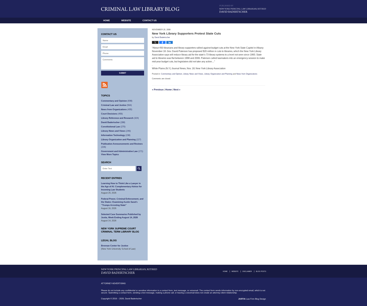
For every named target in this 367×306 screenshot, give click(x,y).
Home (106, 20)
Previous (158, 89)
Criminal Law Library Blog (140, 9)
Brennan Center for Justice (114, 245)
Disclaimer (247, 271)
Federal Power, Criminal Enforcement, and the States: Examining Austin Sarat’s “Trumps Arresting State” (122, 202)
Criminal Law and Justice (116, 105)
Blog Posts (261, 271)
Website (126, 20)
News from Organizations (246, 74)
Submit (122, 73)
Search (138, 168)
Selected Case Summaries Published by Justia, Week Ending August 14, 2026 (121, 216)
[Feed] (104, 85)
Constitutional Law (113, 126)
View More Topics (110, 154)
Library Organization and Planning (218, 74)
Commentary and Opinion (171, 74)
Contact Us (149, 20)
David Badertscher (113, 122)
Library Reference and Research (120, 118)
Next (176, 89)
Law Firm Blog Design (252, 299)
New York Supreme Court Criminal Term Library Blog (120, 230)
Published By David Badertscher (242, 9)
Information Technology (115, 135)
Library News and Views (193, 74)
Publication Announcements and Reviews (122, 145)
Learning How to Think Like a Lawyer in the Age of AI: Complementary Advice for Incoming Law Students (121, 186)
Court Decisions (112, 113)
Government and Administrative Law (122, 151)
